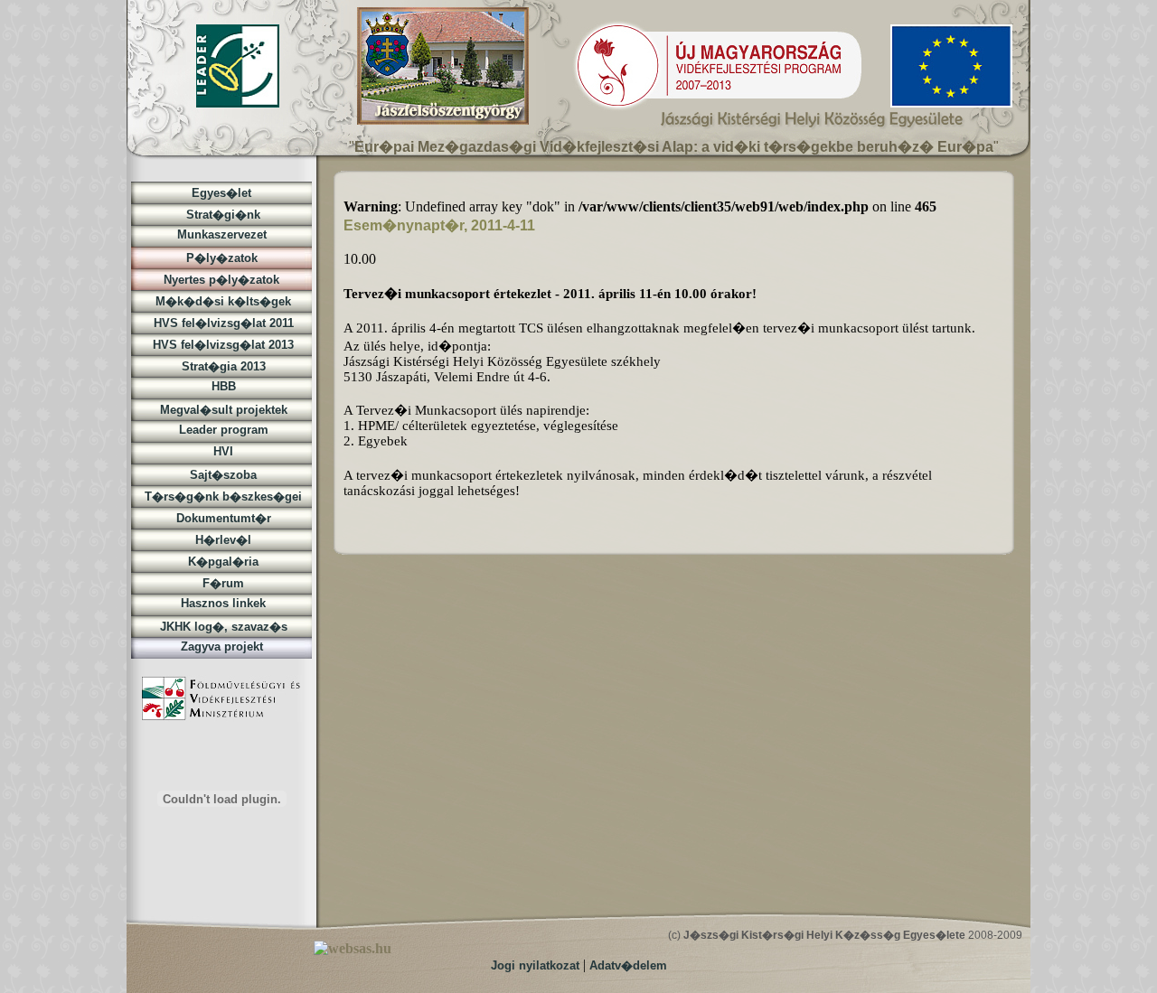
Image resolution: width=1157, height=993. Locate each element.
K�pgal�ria (221, 561)
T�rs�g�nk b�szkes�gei (221, 496)
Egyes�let (221, 193)
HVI (221, 451)
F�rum (221, 583)
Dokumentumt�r (222, 518)
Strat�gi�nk (221, 214)
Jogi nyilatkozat (535, 965)
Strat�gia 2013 (222, 366)
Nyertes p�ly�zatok (221, 279)
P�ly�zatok (222, 258)
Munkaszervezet (222, 234)
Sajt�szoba (221, 475)
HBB (222, 386)
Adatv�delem (628, 965)
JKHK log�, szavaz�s (221, 626)
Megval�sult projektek (221, 410)
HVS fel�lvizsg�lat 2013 (221, 344)
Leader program (221, 429)
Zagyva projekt (222, 646)
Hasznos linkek (221, 603)
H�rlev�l (221, 540)
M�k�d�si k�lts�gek (221, 301)
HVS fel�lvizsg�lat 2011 (222, 323)
